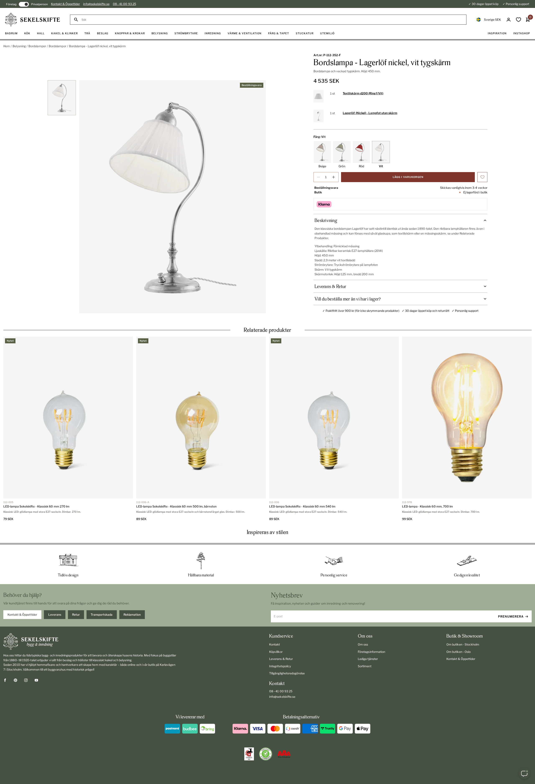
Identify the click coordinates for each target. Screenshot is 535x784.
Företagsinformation (371, 651)
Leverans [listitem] (54, 614)
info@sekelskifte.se (96, 4)
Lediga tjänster (368, 659)
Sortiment (364, 666)
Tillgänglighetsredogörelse (287, 673)
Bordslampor (37, 46)
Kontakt (274, 644)
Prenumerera (511, 616)
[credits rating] (284, 754)
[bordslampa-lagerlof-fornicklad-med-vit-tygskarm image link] (172, 196)
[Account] (508, 19)
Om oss (363, 644)
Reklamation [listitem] (132, 614)
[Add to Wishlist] (482, 177)
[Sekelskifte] (90, 641)
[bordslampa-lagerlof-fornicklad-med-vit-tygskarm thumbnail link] (62, 97)
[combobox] (272, 20)
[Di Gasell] (249, 753)
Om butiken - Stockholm (462, 644)
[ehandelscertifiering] (265, 754)
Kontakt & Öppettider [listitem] (22, 614)
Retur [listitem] (76, 614)
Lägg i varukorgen (408, 177)
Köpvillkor (276, 651)
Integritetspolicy (280, 666)
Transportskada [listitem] (101, 614)
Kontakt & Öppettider (65, 4)
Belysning (19, 46)
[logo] (32, 19)
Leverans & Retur (281, 659)
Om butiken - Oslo (458, 651)
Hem (6, 46)
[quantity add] (334, 177)
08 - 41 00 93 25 (124, 4)
